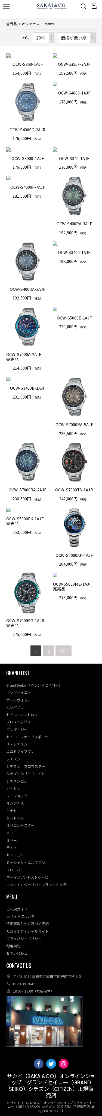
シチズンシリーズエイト (25, 773)
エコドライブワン (20, 751)
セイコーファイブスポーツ (27, 736)
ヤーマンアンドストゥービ (27, 877)
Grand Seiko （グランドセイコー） (34, 685)
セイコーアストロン (22, 714)
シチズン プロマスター (25, 766)
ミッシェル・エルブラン (25, 862)
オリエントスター (20, 825)
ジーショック (16, 795)
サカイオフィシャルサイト (27, 931)
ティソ (11, 847)
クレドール (15, 818)
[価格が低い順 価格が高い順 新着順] (76, 37)
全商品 (11, 23)
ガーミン (13, 788)
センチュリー (16, 854)
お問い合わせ (16, 953)
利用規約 (13, 945)
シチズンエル (16, 781)
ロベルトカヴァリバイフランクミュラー (38, 884)
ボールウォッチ (18, 700)
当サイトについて (20, 916)
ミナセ (11, 810)
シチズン (13, 759)
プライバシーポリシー (24, 938)
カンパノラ (15, 707)
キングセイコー (18, 692)
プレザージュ (16, 729)
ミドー (11, 840)
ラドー (11, 833)
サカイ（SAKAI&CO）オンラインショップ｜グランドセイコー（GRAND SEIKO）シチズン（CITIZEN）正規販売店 (51, 1086)
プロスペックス (18, 722)
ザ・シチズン (16, 744)
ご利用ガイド (16, 909)
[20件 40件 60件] (43, 37)
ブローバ (13, 869)
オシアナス (30, 23)
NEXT (62, 651)
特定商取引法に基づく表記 (27, 923)
